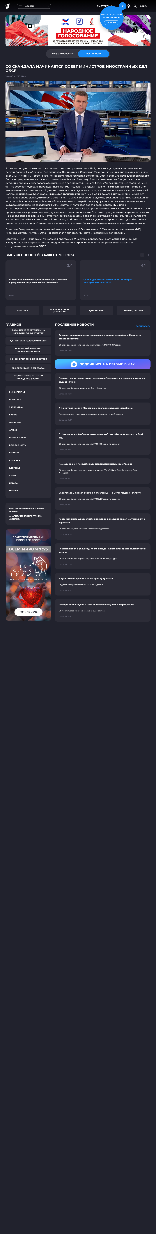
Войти (143, 6)
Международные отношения (59, 310)
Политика (22, 311)
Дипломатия (96, 311)
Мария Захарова (134, 311)
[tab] (62, 53)
